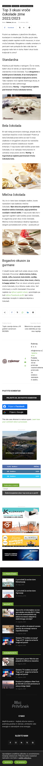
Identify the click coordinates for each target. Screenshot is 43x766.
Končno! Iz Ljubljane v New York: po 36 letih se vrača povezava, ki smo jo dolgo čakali (28, 684)
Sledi (37, 471)
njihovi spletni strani (19, 292)
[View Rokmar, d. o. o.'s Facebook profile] (25, 359)
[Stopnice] (20, 534)
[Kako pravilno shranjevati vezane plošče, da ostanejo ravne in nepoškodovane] (8, 629)
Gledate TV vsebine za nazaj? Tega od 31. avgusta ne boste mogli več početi (27, 640)
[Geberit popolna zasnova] (20, 562)
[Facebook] (12, 312)
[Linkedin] (27, 312)
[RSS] (21, 742)
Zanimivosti (15, 6)
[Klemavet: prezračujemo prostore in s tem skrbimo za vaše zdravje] (20, 520)
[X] (17, 312)
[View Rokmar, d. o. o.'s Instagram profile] (25, 366)
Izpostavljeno (6, 6)
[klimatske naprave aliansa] (20, 548)
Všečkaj (36, 466)
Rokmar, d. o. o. (11, 22)
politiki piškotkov (25, 758)
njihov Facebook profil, (15, 295)
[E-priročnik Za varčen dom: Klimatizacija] (8, 583)
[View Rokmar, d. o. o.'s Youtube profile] (25, 362)
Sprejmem (7, 762)
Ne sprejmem (20, 762)
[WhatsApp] (22, 312)
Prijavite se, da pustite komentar (22, 398)
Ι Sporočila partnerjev (26, 6)
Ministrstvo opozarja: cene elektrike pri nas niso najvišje (33, 328)
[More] (29, 27)
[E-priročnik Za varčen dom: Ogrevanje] (8, 594)
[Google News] (33, 742)
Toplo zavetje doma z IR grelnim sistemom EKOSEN (11, 328)
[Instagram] (16, 742)
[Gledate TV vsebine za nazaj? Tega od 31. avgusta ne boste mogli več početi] (8, 641)
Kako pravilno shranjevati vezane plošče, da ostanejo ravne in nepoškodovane (28, 628)
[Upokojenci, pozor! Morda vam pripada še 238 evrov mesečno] (8, 662)
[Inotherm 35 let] (19, 459)
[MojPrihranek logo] (21, 704)
